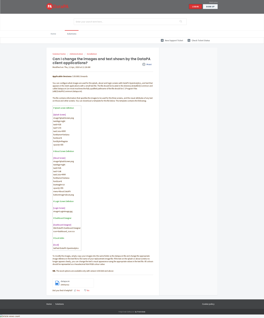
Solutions (71, 33)
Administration (76, 53)
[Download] (126, 121)
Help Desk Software (126, 312)
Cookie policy (208, 304)
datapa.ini (65, 281)
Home (53, 33)
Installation (92, 53)
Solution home (59, 53)
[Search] (181, 22)
